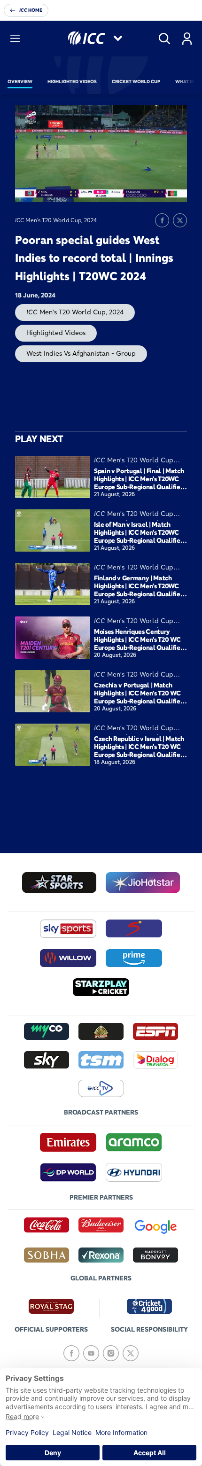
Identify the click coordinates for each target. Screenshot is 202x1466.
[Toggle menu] (15, 38)
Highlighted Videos (55, 332)
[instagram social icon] (111, 1353)
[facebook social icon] (71, 1353)
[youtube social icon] (91, 1353)
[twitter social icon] (131, 1353)
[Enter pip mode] (158, 188)
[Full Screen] (174, 188)
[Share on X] (180, 220)
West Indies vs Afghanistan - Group (81, 353)
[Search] (164, 38)
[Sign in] (186, 38)
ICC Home (30, 10)
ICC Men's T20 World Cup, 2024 (75, 312)
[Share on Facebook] (162, 220)
